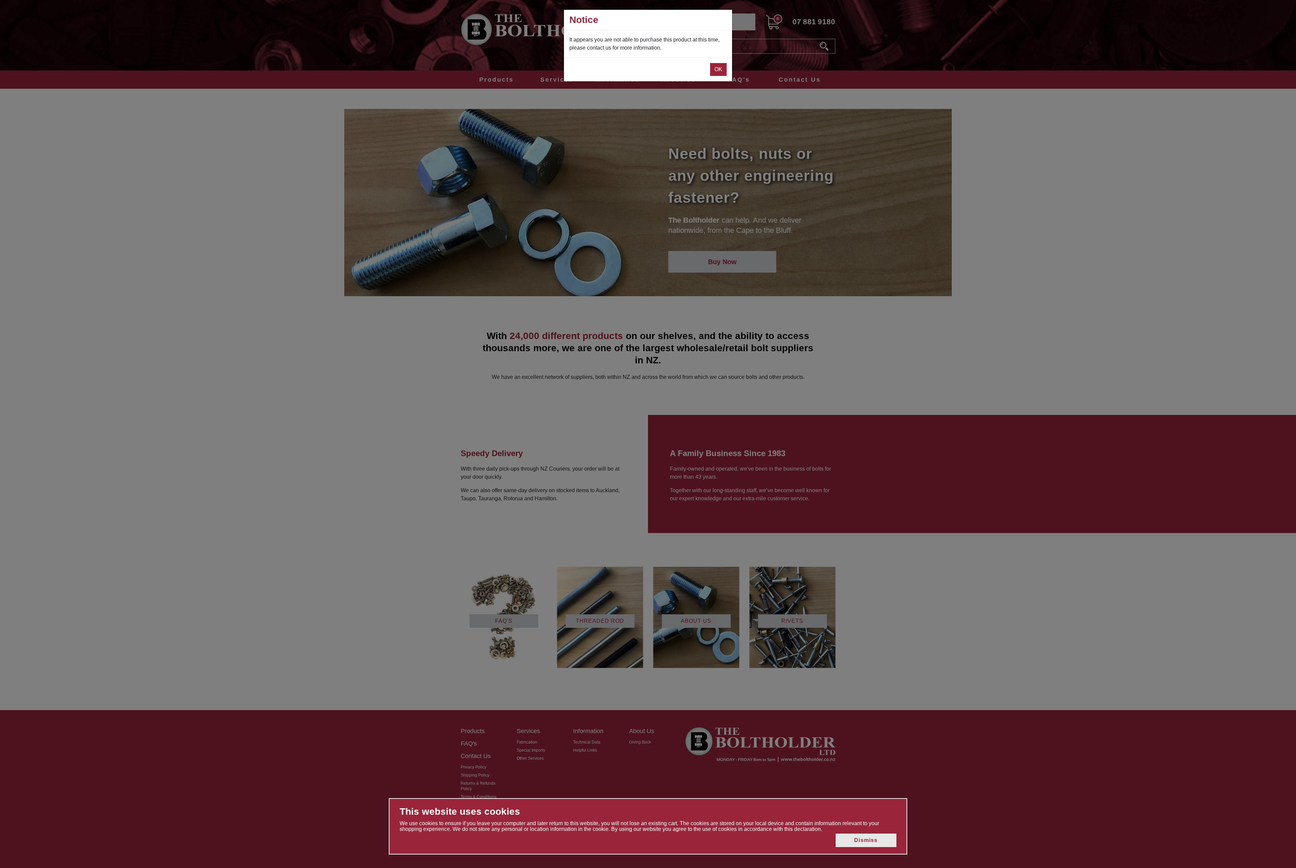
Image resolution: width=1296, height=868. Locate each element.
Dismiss (866, 840)
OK (718, 69)
